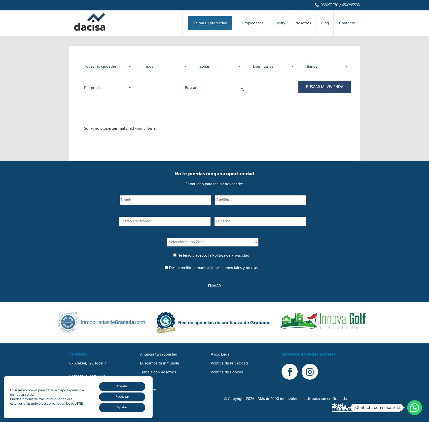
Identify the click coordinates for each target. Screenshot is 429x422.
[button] (414, 407)
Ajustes (122, 407)
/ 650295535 (349, 5)
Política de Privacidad (230, 255)
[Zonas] (218, 67)
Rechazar (122, 397)
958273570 (329, 5)
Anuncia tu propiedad (158, 354)
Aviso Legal (220, 354)
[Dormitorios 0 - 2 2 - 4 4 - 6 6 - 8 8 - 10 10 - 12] (272, 67)
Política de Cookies (227, 372)
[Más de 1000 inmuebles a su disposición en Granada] (89, 30)
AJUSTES (77, 404)
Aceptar (122, 386)
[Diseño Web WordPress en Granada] (346, 407)
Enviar (214, 286)
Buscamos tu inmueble (159, 363)
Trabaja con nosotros (158, 372)
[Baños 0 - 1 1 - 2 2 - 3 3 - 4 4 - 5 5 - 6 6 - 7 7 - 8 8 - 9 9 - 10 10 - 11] (326, 67)
